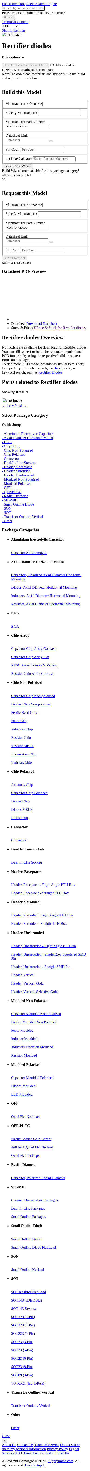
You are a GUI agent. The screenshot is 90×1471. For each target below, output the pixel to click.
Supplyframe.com (60, 1461)
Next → (21, 405)
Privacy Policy (57, 1449)
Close (6, 1436)
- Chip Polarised (13, 454)
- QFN (7, 488)
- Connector (10, 459)
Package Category (19, 158)
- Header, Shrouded (16, 471)
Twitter (49, 1453)
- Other (7, 521)
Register (19, 30)
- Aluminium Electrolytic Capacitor (27, 434)
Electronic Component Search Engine (29, 4)
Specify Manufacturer (21, 113)
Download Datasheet (41, 324)
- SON (7, 508)
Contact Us (25, 1445)
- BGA (7, 442)
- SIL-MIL (9, 500)
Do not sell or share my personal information (41, 1447)
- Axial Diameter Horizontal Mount (27, 438)
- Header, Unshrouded (18, 475)
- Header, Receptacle (17, 467)
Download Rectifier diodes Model (25, 65)
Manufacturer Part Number (25, 122)
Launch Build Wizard (17, 166)
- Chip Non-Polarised (17, 450)
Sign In (7, 30)
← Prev (8, 405)
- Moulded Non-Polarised (20, 479)
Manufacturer (15, 104)
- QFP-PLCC (11, 492)
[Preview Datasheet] (51, 141)
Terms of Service (46, 1445)
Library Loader (32, 1453)
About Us (9, 1445)
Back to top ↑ (35, 1465)
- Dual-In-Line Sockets (18, 463)
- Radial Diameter (15, 496)
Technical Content (15, 22)
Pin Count (13, 149)
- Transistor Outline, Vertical (22, 517)
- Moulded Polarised (16, 483)
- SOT (6, 513)
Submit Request (14, 258)
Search (8, 17)
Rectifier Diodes (50, 372)
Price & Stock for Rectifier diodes (60, 328)
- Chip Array (11, 446)
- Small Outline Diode (18, 504)
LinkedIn (62, 1453)
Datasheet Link (17, 135)
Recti (59, 368)
